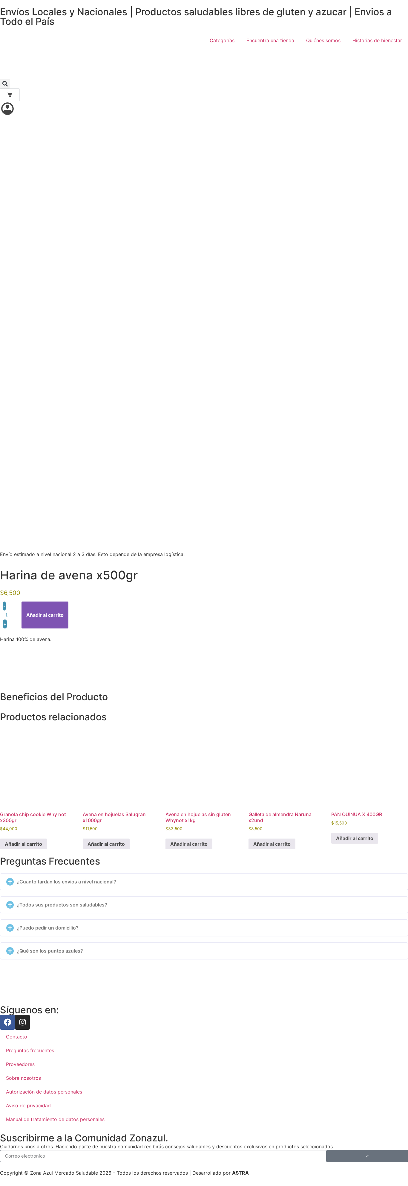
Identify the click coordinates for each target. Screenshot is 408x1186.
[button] (5, 84)
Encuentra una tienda (270, 40)
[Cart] (9, 95)
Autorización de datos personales (44, 1092)
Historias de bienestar (377, 40)
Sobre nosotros (23, 1078)
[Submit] (367, 1156)
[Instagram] (22, 1022)
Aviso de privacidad (28, 1105)
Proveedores (20, 1064)
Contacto (16, 1037)
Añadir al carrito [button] (23, 844)
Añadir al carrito (45, 615)
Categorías (222, 40)
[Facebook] (7, 1022)
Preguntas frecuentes (30, 1050)
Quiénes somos (323, 40)
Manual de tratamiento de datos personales (55, 1119)
